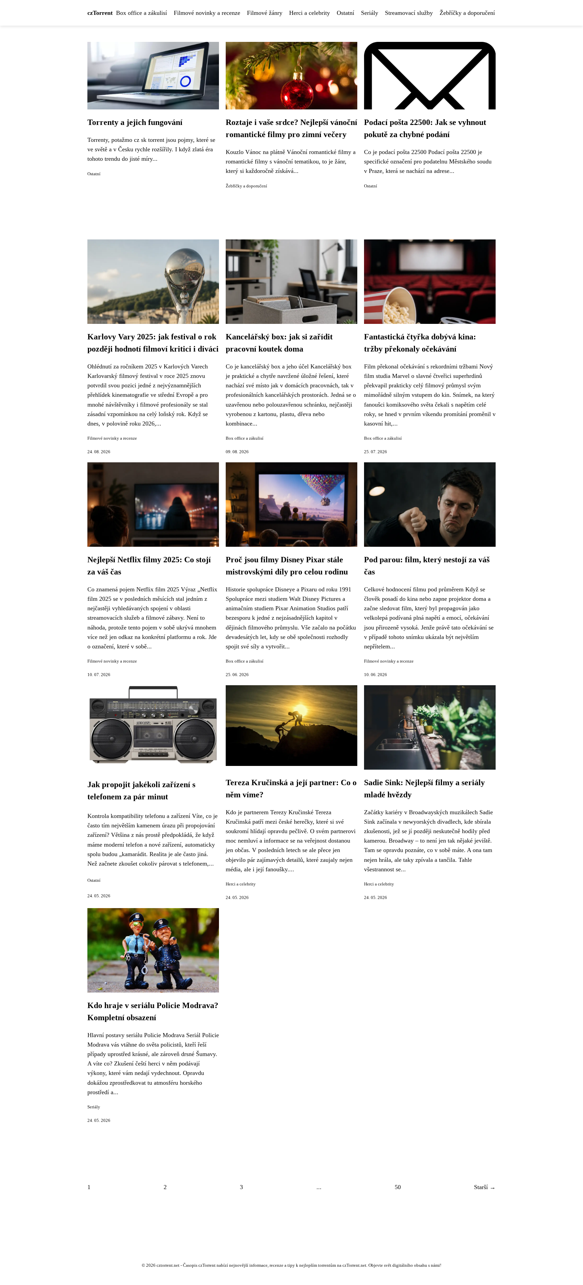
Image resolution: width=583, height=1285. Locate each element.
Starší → (485, 1187)
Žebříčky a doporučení (467, 12)
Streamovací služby (409, 12)
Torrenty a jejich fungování (135, 122)
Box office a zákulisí (141, 12)
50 (398, 1187)
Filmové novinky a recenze (207, 12)
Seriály (369, 12)
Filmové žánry (264, 12)
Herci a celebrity (309, 12)
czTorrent (100, 12)
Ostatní (345, 12)
